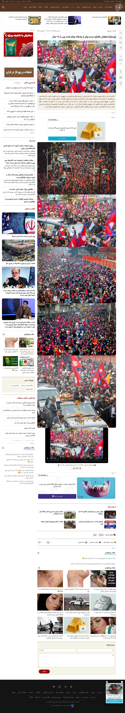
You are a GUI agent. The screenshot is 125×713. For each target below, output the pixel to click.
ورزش (94, 7)
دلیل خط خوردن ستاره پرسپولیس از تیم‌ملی (19, 87)
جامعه (40, 7)
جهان (25, 7)
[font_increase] (120, 56)
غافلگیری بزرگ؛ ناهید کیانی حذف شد (21, 189)
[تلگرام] (54, 687)
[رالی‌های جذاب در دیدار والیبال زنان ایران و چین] (110, 525)
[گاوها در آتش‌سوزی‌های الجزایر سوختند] (70, 525)
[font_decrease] (120, 63)
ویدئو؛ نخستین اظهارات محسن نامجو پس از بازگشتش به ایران (20, 200)
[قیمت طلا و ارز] (120, 72)
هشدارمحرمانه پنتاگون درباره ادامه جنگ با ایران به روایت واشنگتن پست (20, 176)
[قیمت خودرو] (120, 78)
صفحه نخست (108, 7)
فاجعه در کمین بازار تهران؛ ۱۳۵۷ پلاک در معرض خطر (20, 263)
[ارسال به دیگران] (121, 42)
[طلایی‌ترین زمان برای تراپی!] (114, 20)
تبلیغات (23, 1)
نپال (95, 535)
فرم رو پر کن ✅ (57, 496)
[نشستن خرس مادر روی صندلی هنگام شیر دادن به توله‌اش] (70, 515)
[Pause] (79, 497)
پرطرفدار (17, 82)
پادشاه (101, 535)
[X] (65, 687)
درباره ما (18, 1)
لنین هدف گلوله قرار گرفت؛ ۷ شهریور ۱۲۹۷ (20, 111)
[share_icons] (120, 47)
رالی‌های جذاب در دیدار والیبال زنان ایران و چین (91, 523)
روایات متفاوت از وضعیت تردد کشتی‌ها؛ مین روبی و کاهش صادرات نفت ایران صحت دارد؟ (20, 161)
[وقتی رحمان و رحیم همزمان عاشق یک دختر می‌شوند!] (110, 515)
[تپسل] (49, 120)
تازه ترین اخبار (29, 82)
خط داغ (32, 141)
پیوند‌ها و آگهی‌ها (68, 697)
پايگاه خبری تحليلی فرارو (58, 702)
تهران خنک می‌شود (29, 428)
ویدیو (73, 7)
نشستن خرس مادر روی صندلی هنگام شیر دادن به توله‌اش (51, 513)
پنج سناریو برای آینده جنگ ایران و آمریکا (23, 236)
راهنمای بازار (65, 7)
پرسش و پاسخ (56, 697)
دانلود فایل (76, 468)
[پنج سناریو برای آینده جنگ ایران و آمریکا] (18, 223)
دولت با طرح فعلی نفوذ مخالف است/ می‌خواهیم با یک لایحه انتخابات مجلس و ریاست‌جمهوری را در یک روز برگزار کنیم (21, 104)
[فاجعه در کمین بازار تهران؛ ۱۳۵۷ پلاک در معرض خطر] (18, 250)
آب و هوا (37, 697)
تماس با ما (12, 1)
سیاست (100, 7)
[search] (3, 7)
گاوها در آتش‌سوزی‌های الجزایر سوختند (52, 522)
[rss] (71, 687)
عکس (78, 7)
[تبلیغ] (19, 72)
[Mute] (82, 497)
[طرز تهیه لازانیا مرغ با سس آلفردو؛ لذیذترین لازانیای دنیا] (34, 20)
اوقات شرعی (46, 697)
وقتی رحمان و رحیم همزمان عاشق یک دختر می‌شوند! (91, 513)
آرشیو (7, 1)
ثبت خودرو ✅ (114, 701)
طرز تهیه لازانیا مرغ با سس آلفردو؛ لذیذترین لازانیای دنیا (18, 18)
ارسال (44, 671)
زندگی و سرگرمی (55, 7)
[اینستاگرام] (59, 687)
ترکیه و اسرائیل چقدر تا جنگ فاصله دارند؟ (19, 124)
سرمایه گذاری (62, 138)
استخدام (29, 1)
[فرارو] (119, 7)
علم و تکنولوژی (86, 7)
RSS (3, 1)
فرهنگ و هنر (33, 7)
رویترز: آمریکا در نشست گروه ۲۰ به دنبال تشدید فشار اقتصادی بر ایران (19, 147)
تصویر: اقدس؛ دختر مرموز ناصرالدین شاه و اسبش (21, 418)
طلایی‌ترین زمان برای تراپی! (99, 17)
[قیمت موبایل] (120, 84)
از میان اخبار (112, 507)
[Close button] (122, 682)
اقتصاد (46, 7)
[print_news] (120, 37)
